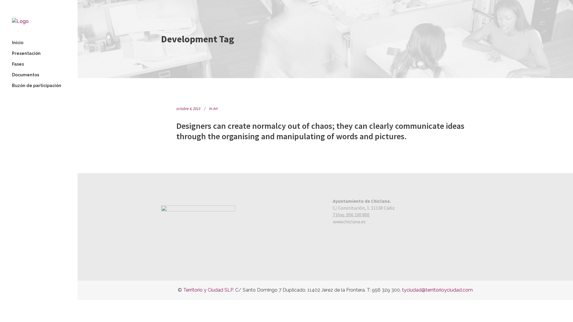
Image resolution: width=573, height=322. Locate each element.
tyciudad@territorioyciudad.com (437, 290)
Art (215, 108)
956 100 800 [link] (357, 215)
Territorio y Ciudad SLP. (208, 290)
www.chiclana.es (349, 222)
